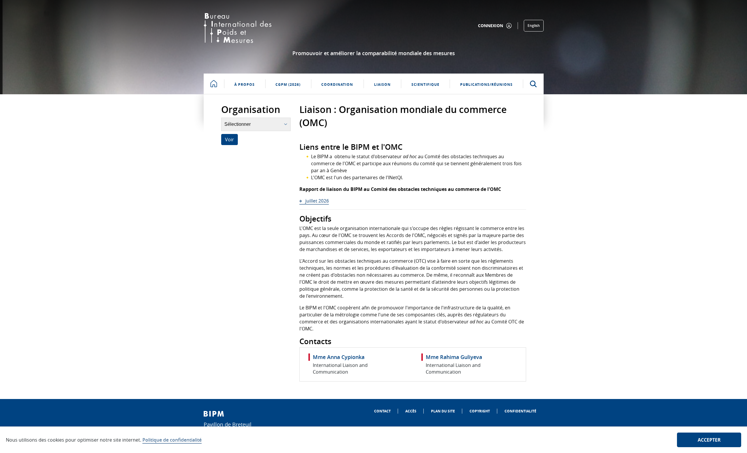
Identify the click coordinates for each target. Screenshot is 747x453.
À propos (244, 84)
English (534, 25)
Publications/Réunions (486, 84)
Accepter (709, 440)
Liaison (382, 84)
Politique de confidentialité (172, 440)
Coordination (337, 84)
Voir (229, 139)
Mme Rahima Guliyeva (454, 356)
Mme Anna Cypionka (338, 356)
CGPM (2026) (288, 84)
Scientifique (425, 84)
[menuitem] (382, 411)
